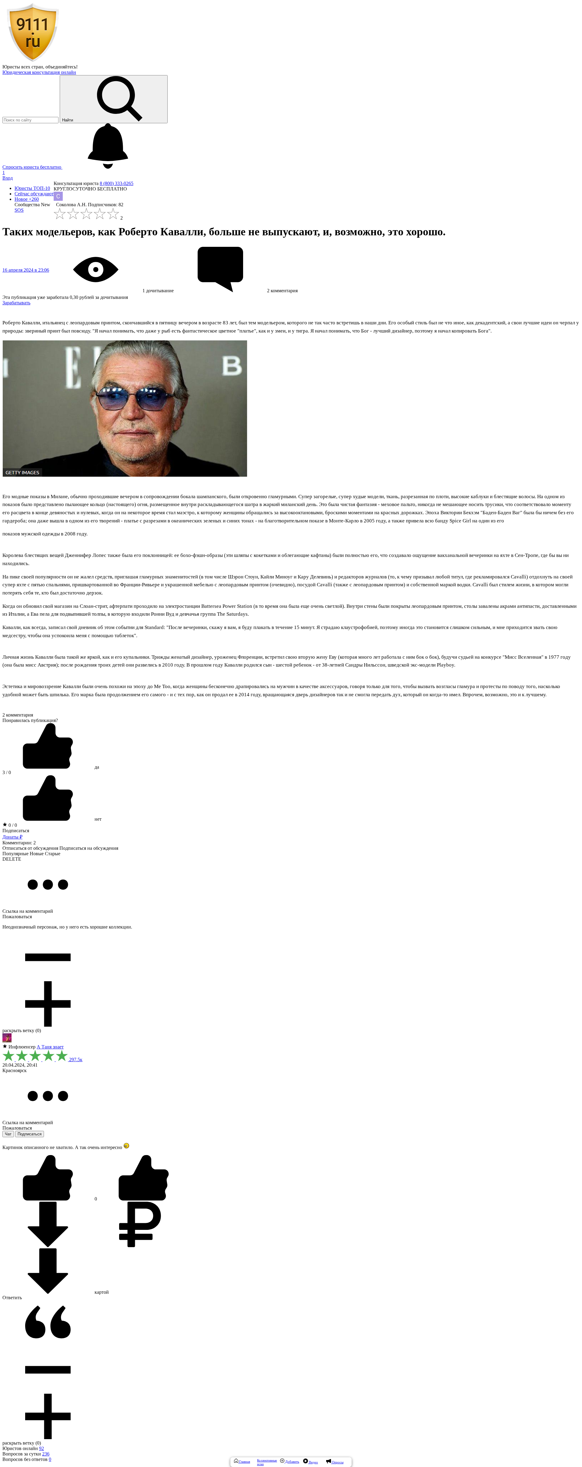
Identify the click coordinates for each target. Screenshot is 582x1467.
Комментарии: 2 (19, 842)
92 (41, 1448)
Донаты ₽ (12, 836)
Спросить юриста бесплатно (32, 167)
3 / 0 (6, 772)
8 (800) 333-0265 (116, 183)
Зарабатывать (16, 302)
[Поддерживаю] (48, 1198)
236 (45, 1453)
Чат (8, 1134)
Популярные (15, 853)
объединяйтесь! (61, 66)
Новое (27, 199)
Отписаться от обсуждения (30, 848)
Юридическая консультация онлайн (39, 72)
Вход (7, 177)
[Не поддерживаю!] (143, 1198)
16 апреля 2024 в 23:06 (25, 270)
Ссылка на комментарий (27, 911)
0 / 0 (12, 825)
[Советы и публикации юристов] (32, 61)
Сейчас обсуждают (34, 193)
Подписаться (15, 830)
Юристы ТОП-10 (32, 188)
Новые (37, 853)
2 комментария (17, 714)
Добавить (291, 1461)
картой (101, 1292)
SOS (19, 210)
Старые (52, 853)
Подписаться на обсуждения (88, 848)
